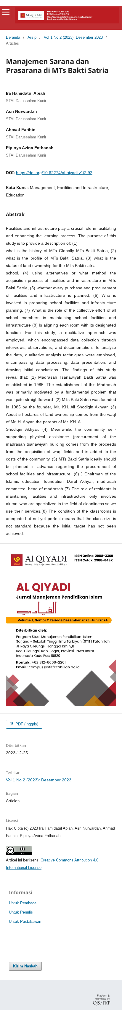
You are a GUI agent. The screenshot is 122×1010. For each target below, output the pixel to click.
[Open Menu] (6, 12)
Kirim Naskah (25, 966)
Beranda (13, 37)
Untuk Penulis (21, 912)
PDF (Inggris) (26, 724)
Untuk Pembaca (22, 903)
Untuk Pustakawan (25, 921)
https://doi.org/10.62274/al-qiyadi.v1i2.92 (54, 172)
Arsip (32, 37)
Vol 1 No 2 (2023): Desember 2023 (73, 37)
